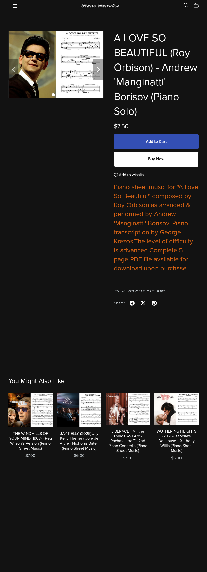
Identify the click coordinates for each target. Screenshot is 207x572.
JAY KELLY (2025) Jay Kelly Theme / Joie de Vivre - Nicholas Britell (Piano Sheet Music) (79, 441)
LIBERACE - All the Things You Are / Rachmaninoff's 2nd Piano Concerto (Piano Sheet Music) (127, 441)
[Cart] (198, 5)
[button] (13, 69)
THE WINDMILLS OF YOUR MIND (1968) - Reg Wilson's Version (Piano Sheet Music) (30, 441)
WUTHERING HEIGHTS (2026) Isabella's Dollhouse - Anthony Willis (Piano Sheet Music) (176, 441)
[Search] (186, 5)
